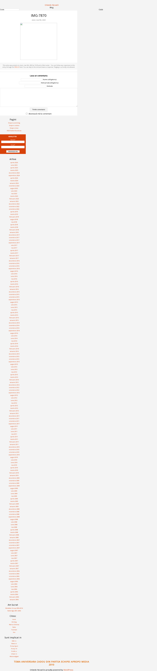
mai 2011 (14, 434)
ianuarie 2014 (14, 351)
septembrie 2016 (14, 268)
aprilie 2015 (14, 312)
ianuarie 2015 (14, 320)
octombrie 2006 (14, 576)
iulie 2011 (14, 429)
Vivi (14, 632)
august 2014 (14, 333)
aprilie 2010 (14, 468)
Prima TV (14, 649)
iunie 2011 (14, 431)
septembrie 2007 (14, 548)
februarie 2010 (14, 473)
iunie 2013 (14, 369)
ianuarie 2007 (14, 568)
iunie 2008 (14, 524)
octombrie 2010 (14, 452)
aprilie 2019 (14, 212)
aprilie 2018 (14, 224)
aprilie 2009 (14, 499)
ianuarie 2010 (14, 475)
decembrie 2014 (14, 323)
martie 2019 (14, 214)
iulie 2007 (14, 553)
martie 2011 (14, 439)
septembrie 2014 (14, 330)
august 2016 (14, 271)
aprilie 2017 (14, 250)
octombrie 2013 (14, 359)
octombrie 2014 (14, 328)
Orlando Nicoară (51, 5)
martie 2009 (14, 501)
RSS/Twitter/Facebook (14, 131)
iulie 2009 (14, 491)
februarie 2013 (14, 380)
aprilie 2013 (14, 374)
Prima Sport (14, 646)
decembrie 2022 (14, 204)
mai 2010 (14, 465)
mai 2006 (14, 589)
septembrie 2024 (14, 175)
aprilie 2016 (14, 281)
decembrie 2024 (14, 173)
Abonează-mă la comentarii (40, 113)
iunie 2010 (14, 462)
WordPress (68, 670)
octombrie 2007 (14, 545)
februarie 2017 (14, 256)
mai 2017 (14, 248)
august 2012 (14, 395)
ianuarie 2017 (14, 258)
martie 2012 (14, 408)
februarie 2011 (14, 442)
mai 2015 (14, 310)
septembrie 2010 (14, 455)
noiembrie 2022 (14, 206)
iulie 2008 (14, 522)
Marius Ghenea (14, 624)
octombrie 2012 (14, 390)
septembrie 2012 (14, 393)
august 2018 (14, 219)
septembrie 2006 (14, 579)
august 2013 (14, 364)
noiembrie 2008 (14, 512)
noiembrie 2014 (14, 325)
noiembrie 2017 (14, 237)
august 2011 (14, 426)
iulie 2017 (14, 245)
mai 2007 (14, 558)
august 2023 (14, 188)
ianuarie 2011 (14, 444)
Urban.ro (14, 654)
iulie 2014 (14, 336)
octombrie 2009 (14, 483)
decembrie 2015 (14, 292)
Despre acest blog (14, 123)
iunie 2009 (14, 493)
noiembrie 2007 (14, 543)
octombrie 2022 (14, 209)
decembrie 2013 (14, 354)
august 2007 (14, 550)
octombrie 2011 (14, 421)
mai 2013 (14, 372)
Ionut (14, 619)
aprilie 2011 (14, 437)
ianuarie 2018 (14, 232)
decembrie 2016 (14, 261)
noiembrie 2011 (14, 418)
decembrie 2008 (14, 509)
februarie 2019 (14, 217)
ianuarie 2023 (14, 201)
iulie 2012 (14, 398)
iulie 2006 (14, 584)
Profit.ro (14, 651)
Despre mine (14, 128)
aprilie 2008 (14, 530)
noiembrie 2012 (14, 387)
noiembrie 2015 (14, 294)
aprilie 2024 (14, 178)
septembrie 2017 (14, 243)
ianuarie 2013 (14, 382)
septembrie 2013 (14, 362)
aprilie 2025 (14, 168)
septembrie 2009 (14, 486)
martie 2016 (14, 284)
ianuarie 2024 (14, 183)
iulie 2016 (14, 274)
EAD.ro (14, 641)
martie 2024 (14, 181)
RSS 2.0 (17, 67)
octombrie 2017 (14, 240)
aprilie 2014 (14, 343)
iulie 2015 (14, 305)
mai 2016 (14, 279)
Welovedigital (14, 656)
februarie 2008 (14, 535)
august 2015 (14, 302)
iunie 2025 (14, 165)
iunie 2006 (14, 587)
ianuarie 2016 (14, 289)
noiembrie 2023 (14, 186)
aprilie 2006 (14, 592)
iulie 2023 (14, 191)
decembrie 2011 (14, 416)
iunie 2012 (14, 400)
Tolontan (14, 630)
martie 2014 (14, 346)
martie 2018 (14, 227)
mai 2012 (14, 403)
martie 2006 (14, 594)
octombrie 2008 (14, 514)
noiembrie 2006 (14, 574)
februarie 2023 (14, 199)
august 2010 (14, 457)
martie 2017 (14, 253)
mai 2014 (14, 341)
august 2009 (14, 488)
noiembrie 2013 (14, 356)
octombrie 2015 (14, 297)
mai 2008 (14, 527)
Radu (14, 627)
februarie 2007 (14, 566)
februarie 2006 (14, 597)
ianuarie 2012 (14, 413)
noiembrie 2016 (14, 263)
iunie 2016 (14, 276)
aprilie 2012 (14, 405)
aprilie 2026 (14, 162)
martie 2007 (14, 563)
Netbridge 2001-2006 (14, 611)
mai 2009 (14, 496)
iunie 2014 (14, 338)
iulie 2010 (14, 460)
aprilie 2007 (14, 561)
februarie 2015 (14, 318)
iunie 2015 (14, 307)
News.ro (14, 643)
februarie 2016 (14, 287)
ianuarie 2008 (14, 537)
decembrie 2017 (14, 235)
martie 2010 (14, 470)
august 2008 (14, 519)
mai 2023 (14, 193)
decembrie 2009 (14, 478)
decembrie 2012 (14, 385)
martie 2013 (14, 377)
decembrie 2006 (14, 571)
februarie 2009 (14, 504)
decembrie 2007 (14, 540)
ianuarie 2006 (14, 599)
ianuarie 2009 (14, 506)
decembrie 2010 (14, 447)
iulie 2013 (14, 367)
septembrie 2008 (14, 517)
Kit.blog (14, 622)
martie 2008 (14, 532)
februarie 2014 (14, 349)
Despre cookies (14, 125)
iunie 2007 (14, 555)
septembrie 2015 (14, 299)
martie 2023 (14, 196)
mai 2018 (14, 222)
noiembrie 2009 (14, 480)
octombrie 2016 (14, 266)
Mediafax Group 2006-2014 (14, 608)
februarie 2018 (14, 230)
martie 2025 (14, 170)
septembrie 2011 (14, 424)
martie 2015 (14, 315)
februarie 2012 (14, 411)
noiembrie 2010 (14, 449)
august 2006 (14, 581)
